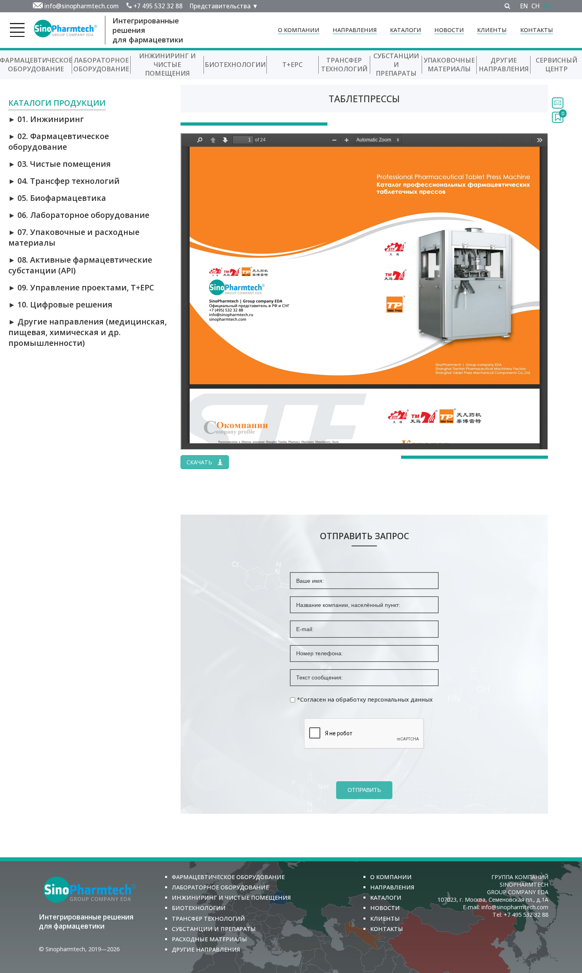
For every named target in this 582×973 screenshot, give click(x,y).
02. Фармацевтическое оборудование (58, 141)
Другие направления (504, 64)
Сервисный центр (556, 64)
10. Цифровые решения (60, 304)
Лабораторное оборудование (101, 64)
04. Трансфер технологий (64, 181)
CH (535, 6)
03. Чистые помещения (59, 163)
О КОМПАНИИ (299, 30)
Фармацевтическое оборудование (228, 877)
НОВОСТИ (449, 30)
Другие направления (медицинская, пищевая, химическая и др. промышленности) (87, 332)
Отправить (364, 790)
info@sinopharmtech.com (81, 6)
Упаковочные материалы (449, 64)
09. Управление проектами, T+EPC (81, 287)
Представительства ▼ (224, 6)
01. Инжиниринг (46, 119)
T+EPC (292, 64)
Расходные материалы (209, 939)
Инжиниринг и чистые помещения (231, 897)
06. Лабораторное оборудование (78, 215)
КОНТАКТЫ (536, 30)
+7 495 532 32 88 (158, 6)
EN (524, 6)
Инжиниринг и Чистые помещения (167, 65)
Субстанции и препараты (396, 65)
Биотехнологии (235, 64)
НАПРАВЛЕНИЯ (355, 30)
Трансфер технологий (344, 64)
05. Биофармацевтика (57, 198)
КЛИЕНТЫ (492, 30)
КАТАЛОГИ (405, 30)
